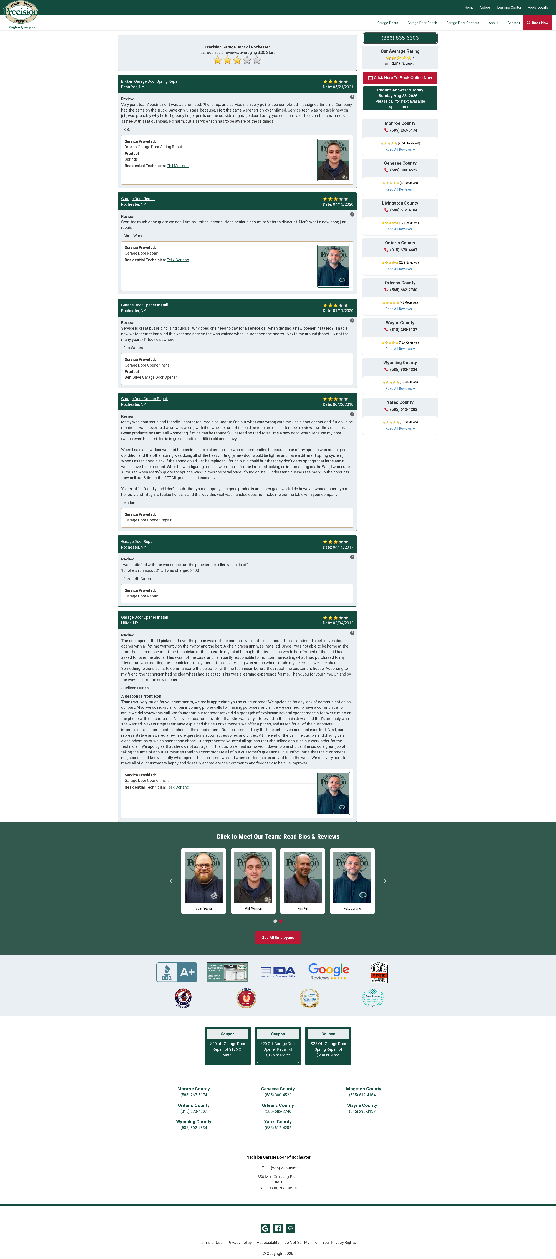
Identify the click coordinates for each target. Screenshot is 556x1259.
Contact (514, 23)
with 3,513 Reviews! (400, 64)
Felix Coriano (178, 260)
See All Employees (278, 937)
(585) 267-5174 (403, 130)
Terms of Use (211, 1242)
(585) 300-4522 (403, 170)
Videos (485, 8)
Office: (278, 1168)
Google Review (265, 1228)
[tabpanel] (203, 880)
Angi (290, 1228)
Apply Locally (538, 8)
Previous (171, 881)
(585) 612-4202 (403, 409)
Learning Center (509, 8)
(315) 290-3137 (403, 329)
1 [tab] (275, 921)
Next (384, 881)
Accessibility (268, 1242)
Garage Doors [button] (388, 23)
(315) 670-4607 (403, 250)
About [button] (494, 23)
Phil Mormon (178, 165)
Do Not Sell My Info (300, 1242)
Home (469, 8)
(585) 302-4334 (403, 369)
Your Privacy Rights (339, 1242)
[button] (400, 146)
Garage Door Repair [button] (423, 23)
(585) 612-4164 (403, 210)
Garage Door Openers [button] (463, 23)
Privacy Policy (240, 1242)
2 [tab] (281, 921)
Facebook (278, 1228)
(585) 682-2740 (403, 290)
